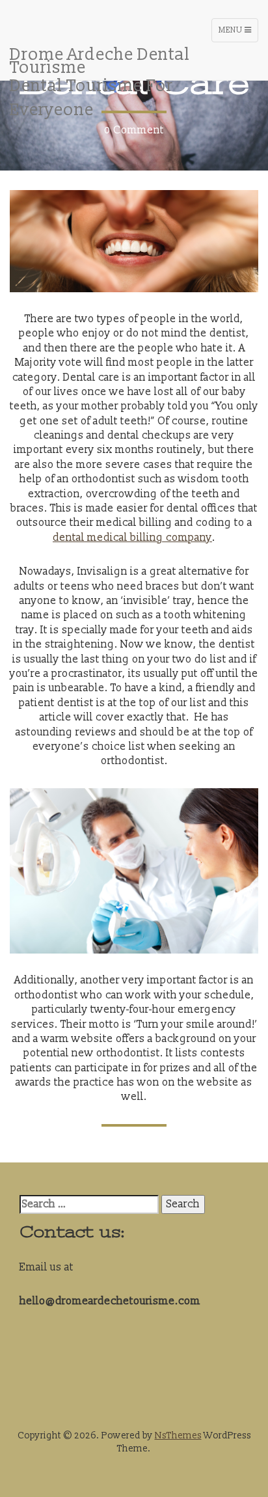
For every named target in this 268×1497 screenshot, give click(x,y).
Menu (238, 33)
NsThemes (178, 1435)
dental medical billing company (132, 537)
